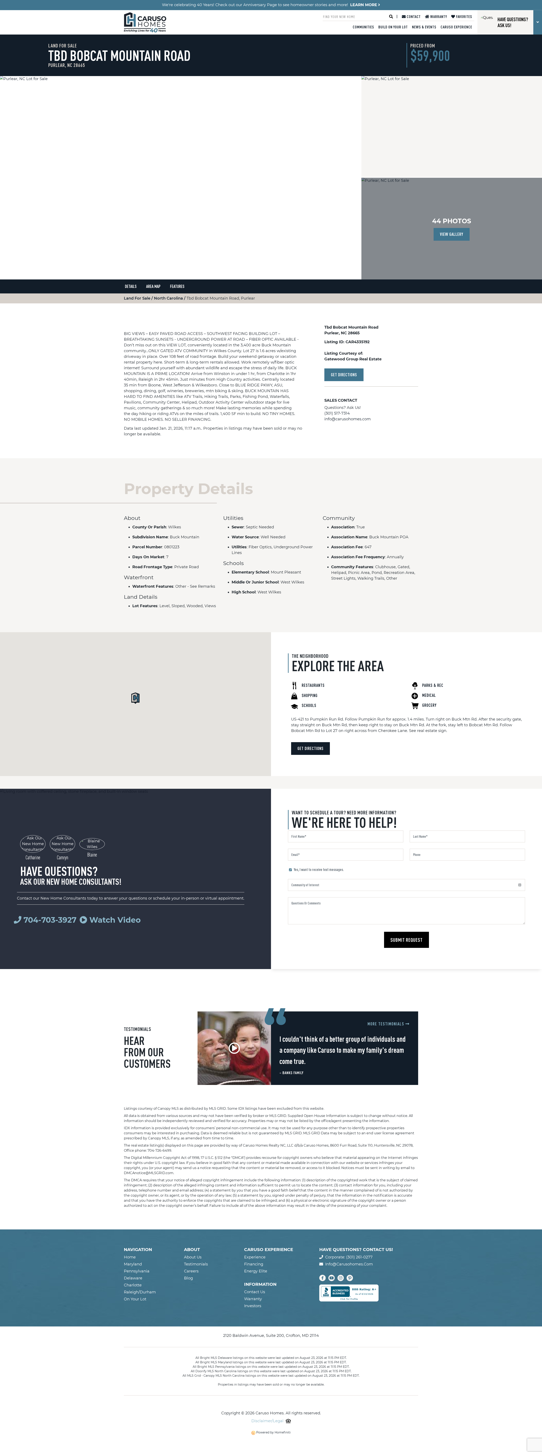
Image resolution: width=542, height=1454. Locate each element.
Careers (191, 1271)
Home (130, 1257)
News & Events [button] (424, 27)
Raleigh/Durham (140, 1292)
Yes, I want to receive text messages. (319, 869)
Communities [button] (363, 27)
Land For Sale (137, 298)
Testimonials (196, 1264)
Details (131, 286)
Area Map (153, 286)
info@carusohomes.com (347, 419)
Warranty (438, 16)
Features (177, 286)
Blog (188, 1278)
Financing (253, 1264)
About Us (193, 1257)
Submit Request (406, 940)
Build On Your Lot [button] (393, 27)
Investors (252, 1306)
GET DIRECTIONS (344, 374)
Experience (254, 1257)
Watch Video (114, 920)
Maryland (133, 1264)
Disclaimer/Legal (267, 1421)
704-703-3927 (50, 920)
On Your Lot (135, 1299)
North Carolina (169, 298)
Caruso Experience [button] (456, 27)
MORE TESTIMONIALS (386, 1023)
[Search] (391, 17)
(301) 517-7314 (337, 413)
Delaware (133, 1278)
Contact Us (254, 1292)
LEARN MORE (364, 5)
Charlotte (133, 1285)
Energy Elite (255, 1271)
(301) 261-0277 (359, 1257)
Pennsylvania (136, 1271)
